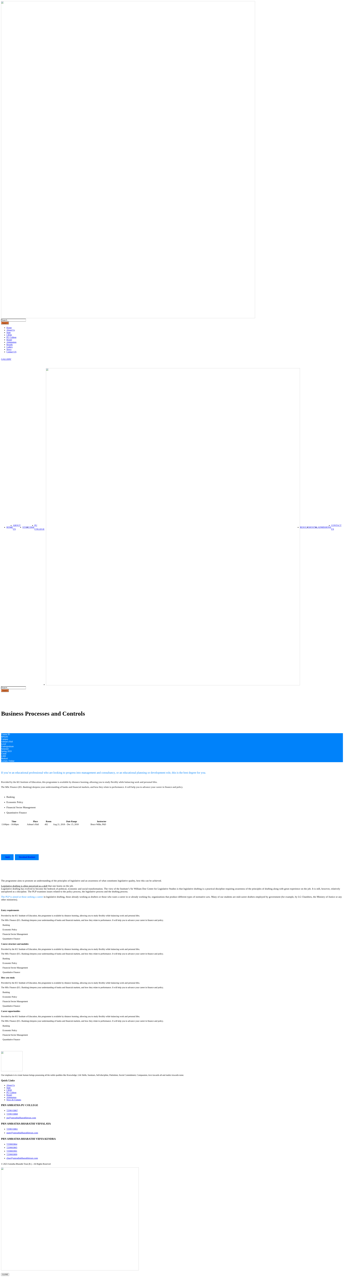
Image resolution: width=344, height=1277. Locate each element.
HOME (9, 527)
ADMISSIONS (324, 527)
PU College (11, 337)
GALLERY (6, 359)
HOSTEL (313, 527)
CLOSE (5, 1275)
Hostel (9, 340)
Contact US (11, 352)
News (8, 349)
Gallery (9, 347)
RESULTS (304, 527)
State (8, 332)
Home (9, 328)
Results (9, 344)
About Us (10, 330)
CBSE (9, 335)
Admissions (11, 342)
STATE (25, 527)
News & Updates (13, 1100)
